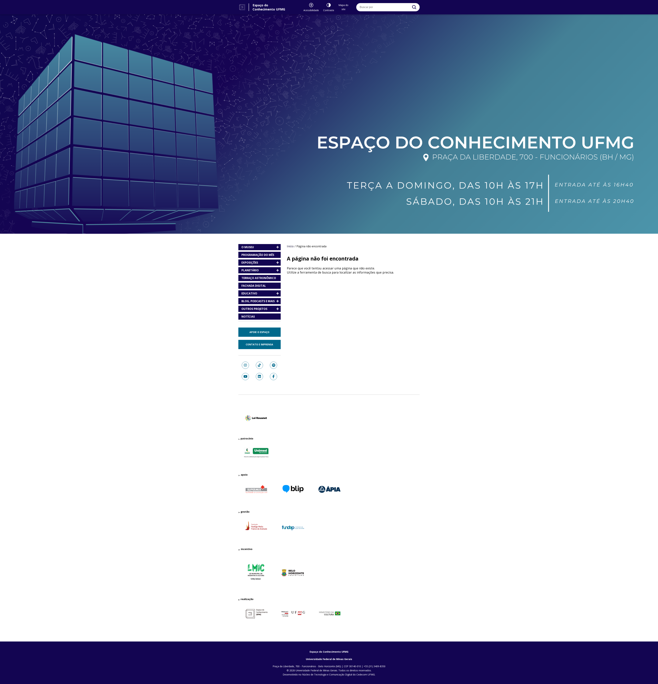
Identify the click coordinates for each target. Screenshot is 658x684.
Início (290, 246)
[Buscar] (414, 7)
